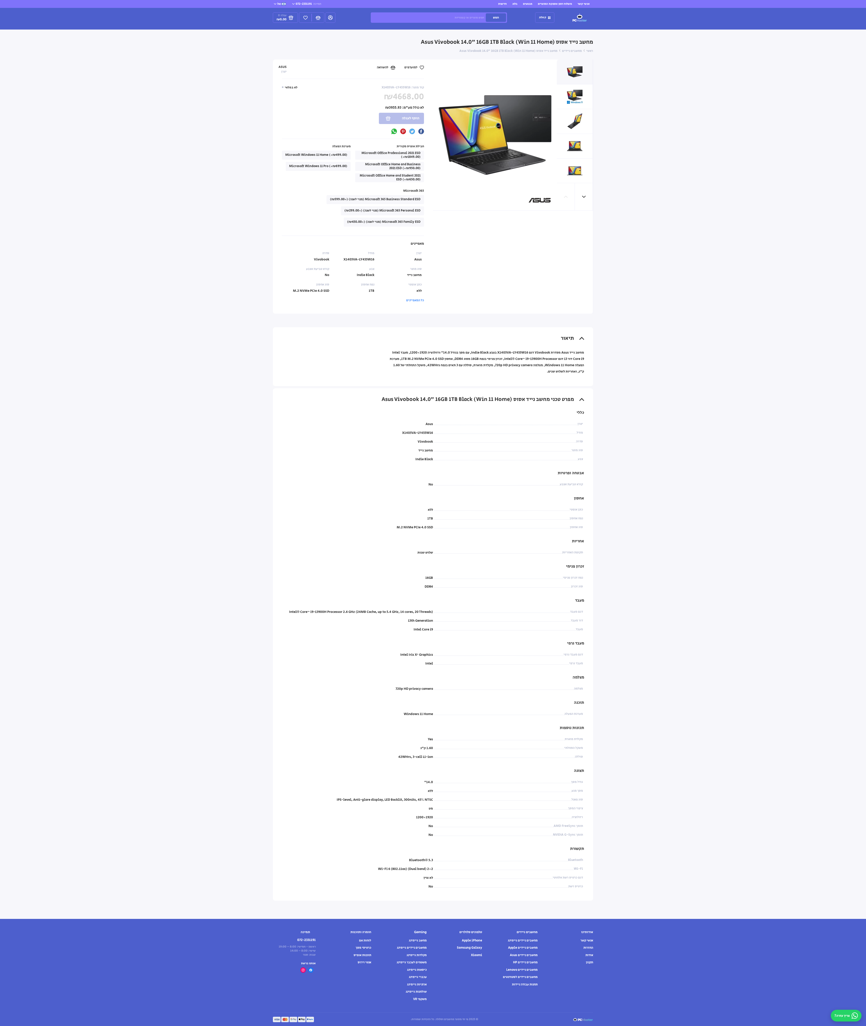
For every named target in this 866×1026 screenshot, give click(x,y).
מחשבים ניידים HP (525, 962)
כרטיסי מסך (363, 947)
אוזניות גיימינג (417, 984)
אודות (589, 955)
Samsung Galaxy (469, 947)
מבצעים (527, 4)
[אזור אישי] (330, 17)
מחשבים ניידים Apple (523, 947)
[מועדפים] (305, 17)
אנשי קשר (584, 4)
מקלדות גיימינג (417, 955)
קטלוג (542, 17)
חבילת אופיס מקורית (410, 146)
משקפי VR (420, 999)
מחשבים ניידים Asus (524, 955)
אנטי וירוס (364, 962)
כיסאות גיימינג (417, 970)
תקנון (589, 962)
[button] (584, 196)
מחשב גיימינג (418, 940)
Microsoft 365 (413, 191)
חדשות (502, 4)
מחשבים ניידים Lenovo (522, 970)
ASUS (283, 67)
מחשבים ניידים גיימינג (523, 940)
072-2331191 (308, 4)
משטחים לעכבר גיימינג (412, 962)
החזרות (588, 947)
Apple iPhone (472, 940)
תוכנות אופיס (362, 955)
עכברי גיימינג (418, 977)
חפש (496, 17)
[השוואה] (318, 17)
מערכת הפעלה (341, 146)
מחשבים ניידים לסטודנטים (520, 977)
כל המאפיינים (415, 300)
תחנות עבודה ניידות (525, 984)
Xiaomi (476, 955)
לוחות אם (365, 940)
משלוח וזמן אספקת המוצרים (555, 4)
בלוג (514, 4)
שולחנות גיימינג (416, 991)
